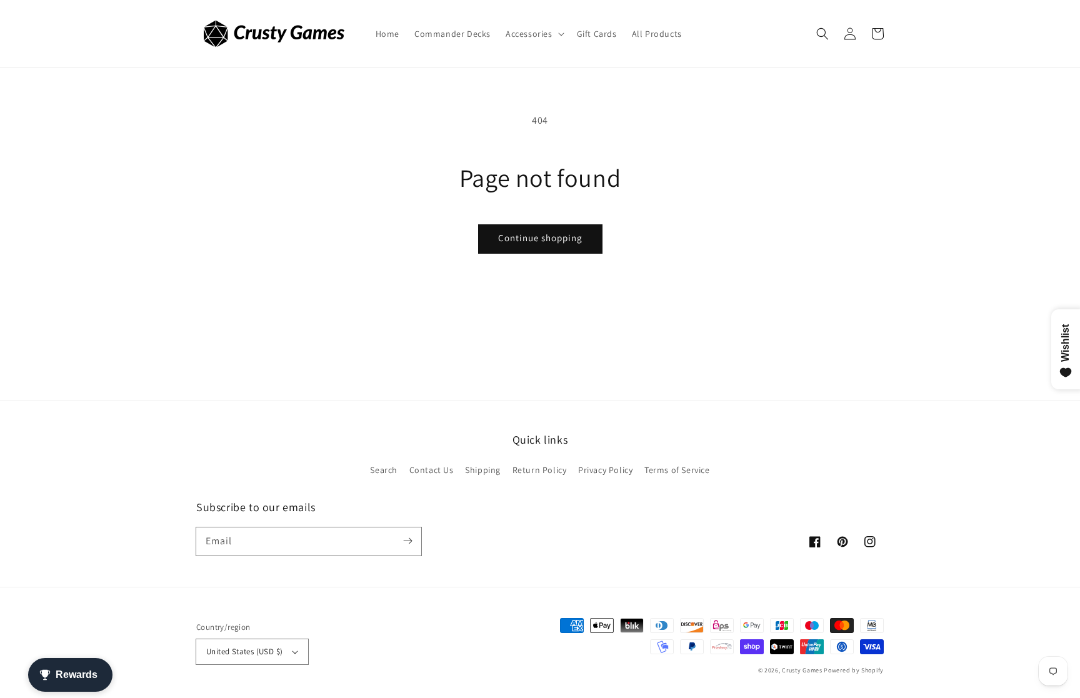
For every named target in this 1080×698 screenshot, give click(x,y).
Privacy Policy (605, 470)
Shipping (483, 470)
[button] (533, 34)
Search (384, 470)
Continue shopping (540, 238)
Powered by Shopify (854, 670)
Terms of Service (677, 470)
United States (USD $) (244, 651)
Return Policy (539, 470)
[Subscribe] (407, 541)
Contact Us (431, 470)
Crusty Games (802, 670)
